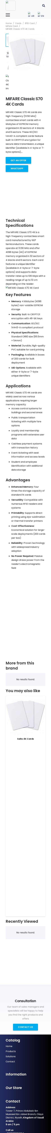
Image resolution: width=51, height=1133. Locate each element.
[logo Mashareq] (11, 6)
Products (11, 1051)
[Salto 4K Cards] (25, 715)
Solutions (11, 1056)
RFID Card (30, 23)
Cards (18, 23)
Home (9, 23)
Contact (10, 1061)
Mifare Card (12, 26)
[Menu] (8, 15)
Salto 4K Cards (25, 738)
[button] (44, 5)
